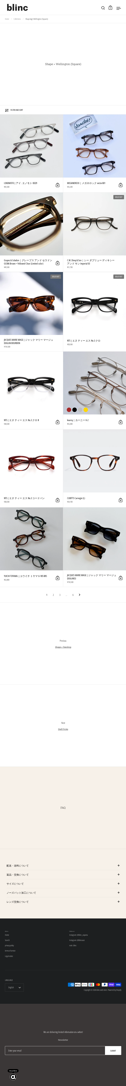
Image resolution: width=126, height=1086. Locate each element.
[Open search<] (103, 7)
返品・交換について (18, 874)
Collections (17, 18)
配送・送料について (18, 865)
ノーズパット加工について (21, 892)
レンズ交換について (18, 901)
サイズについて (15, 883)
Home (7, 18)
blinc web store (102, 989)
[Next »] (79, 595)
